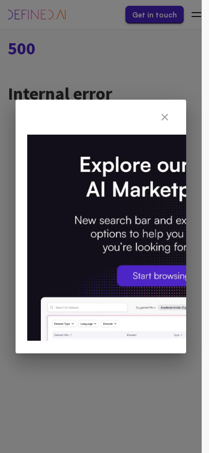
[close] (164, 117)
